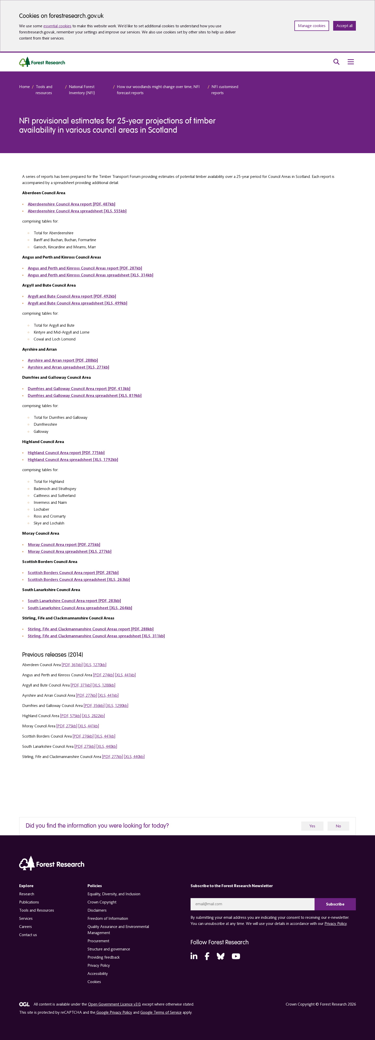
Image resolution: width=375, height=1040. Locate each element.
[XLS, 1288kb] (104, 685)
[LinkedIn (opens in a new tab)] (194, 956)
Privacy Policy (99, 965)
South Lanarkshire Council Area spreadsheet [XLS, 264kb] (80, 608)
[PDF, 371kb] (81, 685)
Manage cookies (312, 25)
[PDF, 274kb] (103, 675)
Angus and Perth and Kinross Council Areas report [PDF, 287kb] (85, 268)
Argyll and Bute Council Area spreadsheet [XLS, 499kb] (77, 303)
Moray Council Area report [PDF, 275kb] (64, 544)
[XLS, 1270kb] (95, 665)
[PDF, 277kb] (86, 695)
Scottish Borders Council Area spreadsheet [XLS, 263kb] (79, 579)
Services (26, 918)
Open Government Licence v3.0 (114, 1004)
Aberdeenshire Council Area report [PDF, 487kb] (71, 204)
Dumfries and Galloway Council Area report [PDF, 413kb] (79, 388)
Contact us (28, 935)
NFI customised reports (224, 89)
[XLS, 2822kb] (93, 716)
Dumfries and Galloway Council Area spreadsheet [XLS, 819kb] (84, 395)
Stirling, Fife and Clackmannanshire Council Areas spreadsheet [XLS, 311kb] (96, 636)
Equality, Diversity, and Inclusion (114, 894)
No (338, 826)
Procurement (98, 941)
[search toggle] (336, 62)
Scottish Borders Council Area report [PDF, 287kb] (73, 572)
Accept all (344, 25)
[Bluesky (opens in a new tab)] (220, 956)
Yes (312, 826)
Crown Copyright (102, 902)
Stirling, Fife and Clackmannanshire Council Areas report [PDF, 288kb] (90, 629)
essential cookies (57, 26)
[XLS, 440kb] (106, 746)
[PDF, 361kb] (72, 665)
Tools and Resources (36, 910)
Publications (29, 902)
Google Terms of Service (161, 1012)
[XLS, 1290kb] (117, 705)
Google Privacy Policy (113, 1012)
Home (24, 86)
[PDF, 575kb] (70, 716)
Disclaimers (97, 910)
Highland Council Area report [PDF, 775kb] (66, 452)
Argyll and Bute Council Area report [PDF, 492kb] (72, 296)
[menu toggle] (351, 62)
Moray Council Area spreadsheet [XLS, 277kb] (69, 551)
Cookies (94, 982)
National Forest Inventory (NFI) (82, 89)
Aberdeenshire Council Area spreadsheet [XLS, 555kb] (77, 211)
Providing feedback (104, 957)
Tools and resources (44, 89)
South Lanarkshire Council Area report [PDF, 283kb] (74, 600)
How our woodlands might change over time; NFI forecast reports (158, 89)
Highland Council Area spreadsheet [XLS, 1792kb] (73, 459)
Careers (25, 926)
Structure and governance (109, 949)
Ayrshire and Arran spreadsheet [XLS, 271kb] (68, 367)
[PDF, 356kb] (94, 705)
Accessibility (98, 973)
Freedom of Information (108, 918)
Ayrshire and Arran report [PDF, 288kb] (63, 360)
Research (26, 894)
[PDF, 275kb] (66, 726)
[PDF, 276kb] (83, 736)
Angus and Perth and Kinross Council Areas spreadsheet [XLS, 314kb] (90, 275)
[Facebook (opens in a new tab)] (207, 956)
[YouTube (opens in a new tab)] (236, 956)
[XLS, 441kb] (125, 675)
